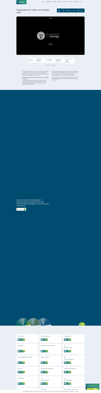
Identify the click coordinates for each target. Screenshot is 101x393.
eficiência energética (30, 84)
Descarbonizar (48, 1)
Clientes (59, 1)
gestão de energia (30, 82)
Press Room (70, 1)
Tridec (63, 10)
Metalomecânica (80, 10)
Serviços (64, 1)
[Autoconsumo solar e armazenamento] (58, 10)
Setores (54, 1)
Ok (77, 391)
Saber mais (22, 339)
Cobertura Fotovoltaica (70, 10)
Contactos (76, 1)
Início (43, 1)
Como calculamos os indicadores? (50, 65)
